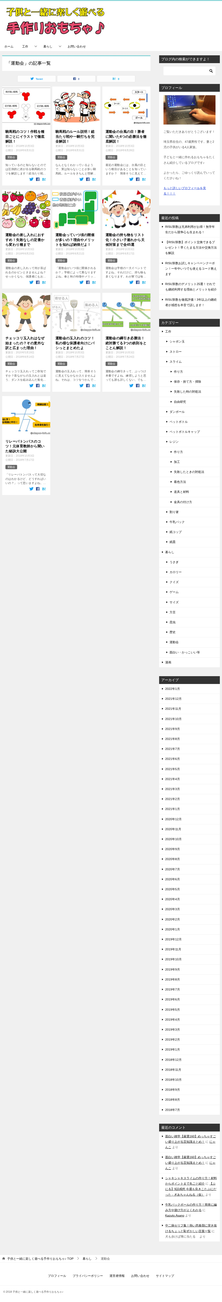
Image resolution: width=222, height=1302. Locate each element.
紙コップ (176, 532)
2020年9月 (172, 849)
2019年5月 (172, 1009)
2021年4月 (172, 779)
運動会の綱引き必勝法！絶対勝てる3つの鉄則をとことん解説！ (126, 343)
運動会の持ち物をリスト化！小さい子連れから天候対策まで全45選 (125, 239)
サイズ (174, 602)
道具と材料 (181, 492)
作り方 (178, 371)
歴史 (173, 632)
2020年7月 (172, 869)
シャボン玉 (177, 341)
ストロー (176, 351)
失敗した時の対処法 (187, 391)
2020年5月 (172, 889)
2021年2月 (172, 799)
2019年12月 (173, 939)
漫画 (168, 662)
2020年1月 (172, 929)
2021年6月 (172, 759)
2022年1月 (172, 688)
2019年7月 (172, 989)
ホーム (8, 46)
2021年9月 (172, 729)
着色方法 (180, 482)
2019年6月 (172, 999)
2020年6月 (172, 879)
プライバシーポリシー (88, 1275)
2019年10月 (173, 959)
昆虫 (173, 622)
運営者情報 (117, 1275)
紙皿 (173, 542)
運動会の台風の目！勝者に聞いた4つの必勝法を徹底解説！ (126, 136)
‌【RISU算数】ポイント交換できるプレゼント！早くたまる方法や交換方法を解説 (191, 247)
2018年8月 (172, 1099)
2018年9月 (172, 1089)
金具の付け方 (183, 502)
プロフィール (57, 1275)
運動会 (11, 157)
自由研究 (180, 401)
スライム (176, 361)
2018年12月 (173, 1059)
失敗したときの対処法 (189, 472)
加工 (177, 462)
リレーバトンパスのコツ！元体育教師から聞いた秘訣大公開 (24, 446)
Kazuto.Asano (174, 1215)
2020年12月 (173, 819)
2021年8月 (172, 739)
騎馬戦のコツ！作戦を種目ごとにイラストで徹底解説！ (24, 136)
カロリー (176, 572)
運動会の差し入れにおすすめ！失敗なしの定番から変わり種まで (24, 239)
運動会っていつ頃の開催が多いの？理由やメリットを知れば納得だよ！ (75, 239)
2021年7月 (172, 749)
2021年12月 (173, 698)
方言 (173, 612)
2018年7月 (172, 1110)
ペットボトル (179, 421)
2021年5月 (172, 769)
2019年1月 (172, 1049)
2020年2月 (172, 919)
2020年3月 (172, 909)
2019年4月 (172, 1019)
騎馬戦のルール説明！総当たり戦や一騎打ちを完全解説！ (75, 136)
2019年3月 (172, 1029)
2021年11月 (173, 708)
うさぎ (174, 562)
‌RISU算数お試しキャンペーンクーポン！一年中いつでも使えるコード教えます (191, 268)
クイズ (174, 582)
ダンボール (177, 411)
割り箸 (174, 512)
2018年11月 (173, 1069)
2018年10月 (173, 1079)
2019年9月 (172, 969)
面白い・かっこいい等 (185, 652)
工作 (25, 46)
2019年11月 (173, 949)
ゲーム (174, 592)
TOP (40, 1258)
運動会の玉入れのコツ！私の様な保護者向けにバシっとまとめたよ (75, 343)
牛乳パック (177, 522)
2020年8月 (172, 859)
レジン (174, 441)
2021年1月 (172, 809)
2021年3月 (172, 789)
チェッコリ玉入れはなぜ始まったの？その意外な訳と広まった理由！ (24, 343)
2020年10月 (173, 839)
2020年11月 (173, 829)
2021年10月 (173, 719)
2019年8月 (172, 979)
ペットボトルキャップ (185, 431)
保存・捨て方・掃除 (187, 381)
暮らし (47, 46)
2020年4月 (172, 899)
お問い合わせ (77, 46)
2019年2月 (172, 1039)
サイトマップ (165, 1275)
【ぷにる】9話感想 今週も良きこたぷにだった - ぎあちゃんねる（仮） (190, 1189)
